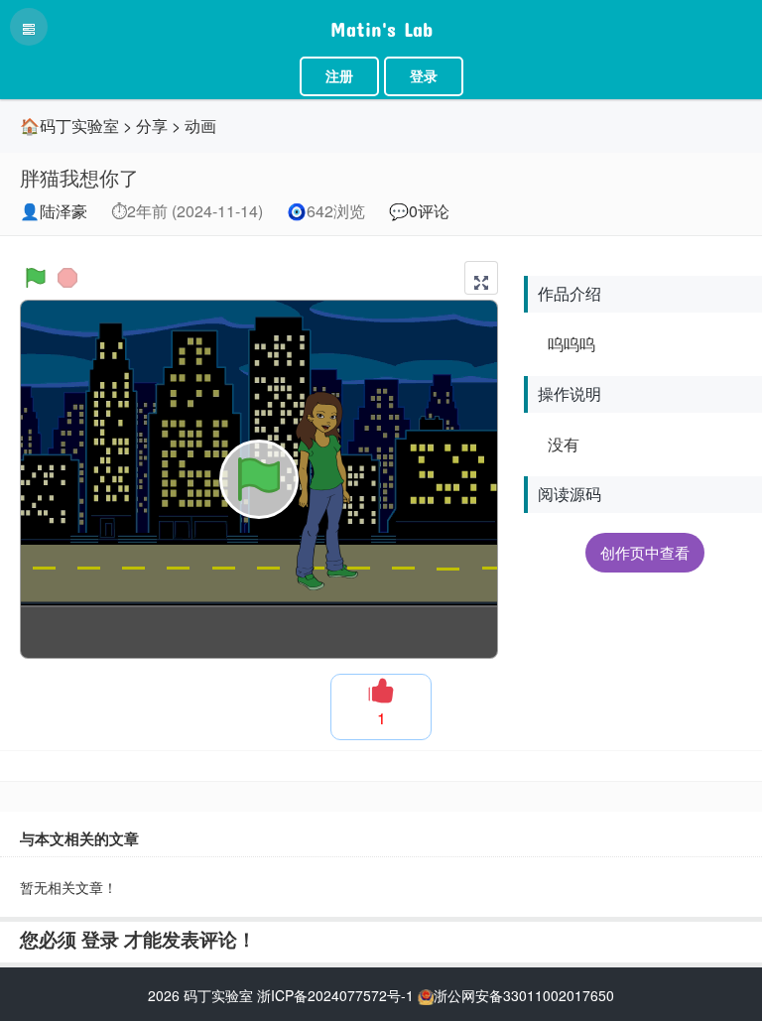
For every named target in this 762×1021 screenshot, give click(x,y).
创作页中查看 (645, 552)
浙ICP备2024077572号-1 (335, 995)
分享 (152, 125)
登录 (424, 76)
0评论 (429, 210)
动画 (200, 125)
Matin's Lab (381, 25)
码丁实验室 (218, 995)
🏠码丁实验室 (69, 125)
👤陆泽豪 (53, 210)
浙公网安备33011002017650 (524, 995)
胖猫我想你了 (79, 177)
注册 (339, 76)
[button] (481, 278)
